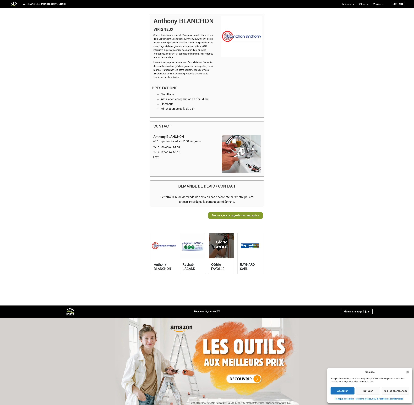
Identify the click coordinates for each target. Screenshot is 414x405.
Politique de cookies (344, 399)
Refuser (368, 390)
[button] (407, 372)
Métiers (346, 4)
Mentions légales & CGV (207, 311)
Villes (362, 4)
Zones (377, 4)
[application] (352, 4)
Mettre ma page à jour (357, 311)
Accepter (342, 390)
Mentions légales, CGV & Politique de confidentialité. (379, 399)
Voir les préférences (395, 390)
